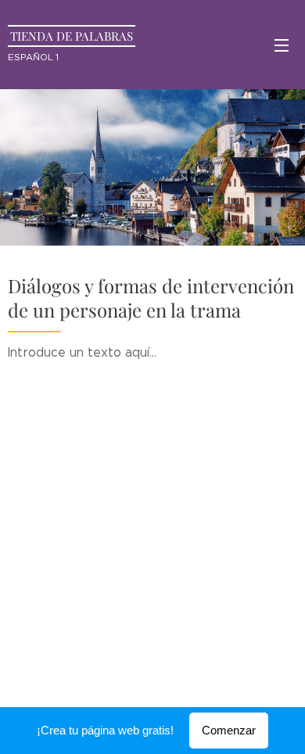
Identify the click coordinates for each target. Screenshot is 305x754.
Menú (281, 44)
